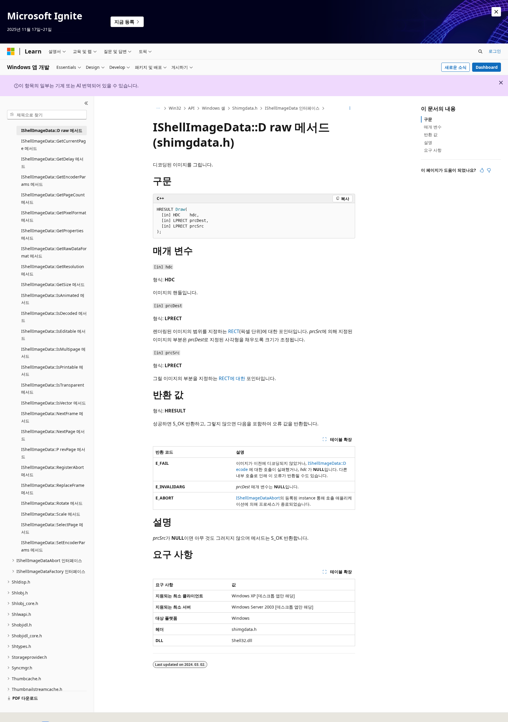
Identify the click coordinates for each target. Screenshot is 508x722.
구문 (428, 119)
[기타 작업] (350, 108)
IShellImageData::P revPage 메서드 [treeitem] (53, 453)
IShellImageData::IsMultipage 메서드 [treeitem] (53, 352)
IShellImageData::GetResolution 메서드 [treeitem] (52, 270)
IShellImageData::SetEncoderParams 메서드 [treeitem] (53, 546)
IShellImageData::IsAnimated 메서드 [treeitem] (52, 299)
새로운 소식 (456, 67)
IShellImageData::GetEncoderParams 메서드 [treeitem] (53, 180)
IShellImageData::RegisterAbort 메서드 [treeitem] (52, 470)
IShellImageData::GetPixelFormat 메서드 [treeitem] (53, 216)
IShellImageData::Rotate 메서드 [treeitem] (52, 503)
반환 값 (430, 134)
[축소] (86, 103)
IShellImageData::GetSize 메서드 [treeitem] (53, 284)
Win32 (175, 108)
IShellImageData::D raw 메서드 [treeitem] (51, 130)
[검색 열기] (480, 51)
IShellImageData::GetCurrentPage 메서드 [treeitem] (53, 144)
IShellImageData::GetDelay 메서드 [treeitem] (52, 162)
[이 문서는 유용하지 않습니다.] (488, 170)
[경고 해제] (496, 11)
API (191, 108)
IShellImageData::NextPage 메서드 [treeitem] (53, 435)
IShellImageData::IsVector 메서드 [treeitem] (53, 403)
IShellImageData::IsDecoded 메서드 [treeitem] (54, 316)
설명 (428, 142)
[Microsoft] (11, 51)
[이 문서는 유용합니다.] (481, 170)
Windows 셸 (213, 108)
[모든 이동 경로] (158, 108)
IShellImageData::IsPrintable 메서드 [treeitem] (52, 370)
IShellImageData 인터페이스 (292, 108)
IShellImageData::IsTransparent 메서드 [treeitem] (52, 388)
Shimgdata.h (245, 108)
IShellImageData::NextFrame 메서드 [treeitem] (52, 417)
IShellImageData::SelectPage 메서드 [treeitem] (52, 528)
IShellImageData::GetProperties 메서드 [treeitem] (52, 234)
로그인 (495, 51)
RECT (233, 331)
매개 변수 (433, 127)
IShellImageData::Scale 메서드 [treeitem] (50, 514)
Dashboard (487, 67)
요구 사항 (433, 150)
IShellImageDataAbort (258, 498)
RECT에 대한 (232, 378)
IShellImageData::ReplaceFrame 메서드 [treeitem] (52, 488)
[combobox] (47, 114)
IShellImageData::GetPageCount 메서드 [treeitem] (53, 198)
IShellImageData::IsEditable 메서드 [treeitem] (53, 334)
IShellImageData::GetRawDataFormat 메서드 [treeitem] (54, 252)
